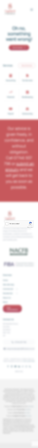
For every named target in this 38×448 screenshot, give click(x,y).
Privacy (28, 227)
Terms (31, 227)
